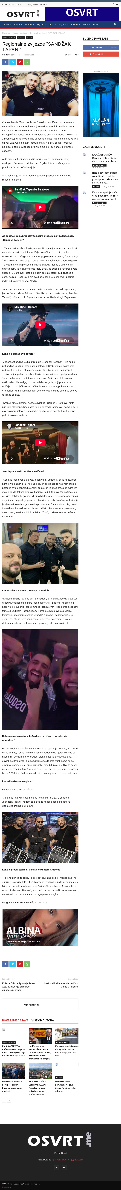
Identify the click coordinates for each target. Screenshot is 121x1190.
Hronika (28, 24)
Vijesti (17, 24)
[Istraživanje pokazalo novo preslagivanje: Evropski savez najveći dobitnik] (13, 1071)
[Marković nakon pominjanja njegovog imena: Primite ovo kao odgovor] (66, 1071)
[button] (115, 24)
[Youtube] (117, 4)
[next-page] (9, 1100)
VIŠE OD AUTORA (43, 1020)
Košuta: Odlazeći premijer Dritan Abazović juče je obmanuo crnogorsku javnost (18, 986)
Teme (85, 24)
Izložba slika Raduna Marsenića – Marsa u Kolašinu (61, 985)
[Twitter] (12, 62)
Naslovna (6, 33)
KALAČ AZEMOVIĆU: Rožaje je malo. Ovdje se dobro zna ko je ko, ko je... (104, 158)
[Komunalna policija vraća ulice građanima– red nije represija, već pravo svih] (66, 1036)
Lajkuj (113, 47)
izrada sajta (6, 1187)
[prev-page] (4, 1100)
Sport (51, 24)
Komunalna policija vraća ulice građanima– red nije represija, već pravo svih (105, 195)
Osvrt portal (11, 55)
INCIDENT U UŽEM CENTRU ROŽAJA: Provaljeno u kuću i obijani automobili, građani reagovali (37, 1088)
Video (95, 24)
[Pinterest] (20, 62)
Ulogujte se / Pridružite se (37, 4)
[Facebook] (113, 4)
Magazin (62, 24)
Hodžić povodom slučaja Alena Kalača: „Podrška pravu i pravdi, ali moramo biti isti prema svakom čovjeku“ (40, 1052)
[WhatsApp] (27, 62)
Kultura (74, 24)
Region (40, 24)
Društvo (32, 1042)
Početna (7, 24)
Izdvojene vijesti (20, 33)
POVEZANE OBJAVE (15, 1020)
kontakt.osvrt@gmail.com (70, 1159)
